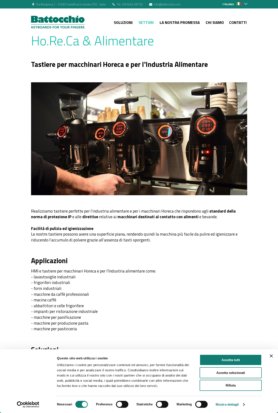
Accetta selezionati (230, 373)
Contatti (238, 22)
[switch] (122, 404)
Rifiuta (231, 385)
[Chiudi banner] (271, 355)
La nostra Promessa (180, 22)
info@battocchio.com (167, 4)
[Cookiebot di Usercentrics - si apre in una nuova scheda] (28, 404)
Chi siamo (215, 22)
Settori (146, 22)
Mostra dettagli (227, 404)
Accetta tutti (231, 360)
